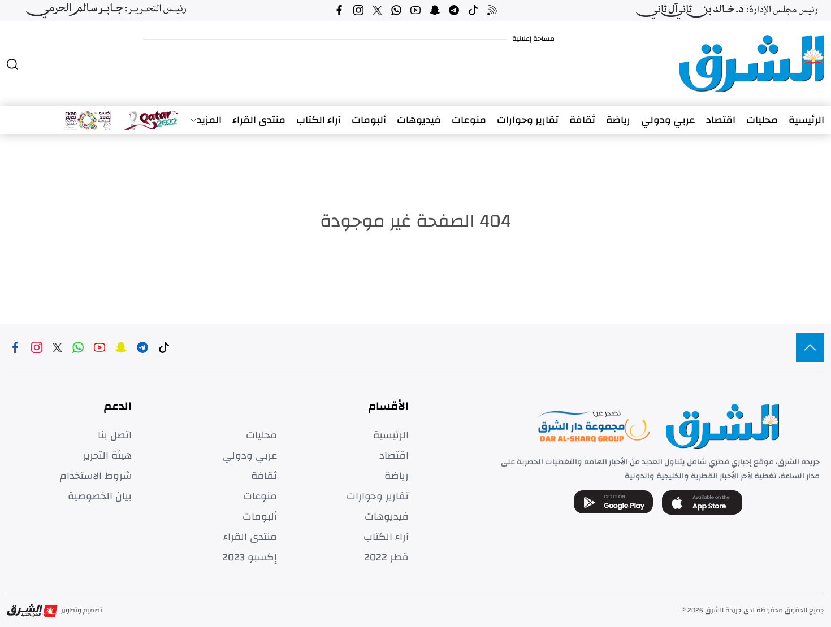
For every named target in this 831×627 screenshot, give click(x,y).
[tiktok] (473, 10)
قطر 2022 (386, 557)
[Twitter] (377, 10)
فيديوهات (419, 120)
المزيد (209, 120)
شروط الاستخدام (96, 476)
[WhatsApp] (396, 10)
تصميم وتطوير (81, 610)
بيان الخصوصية (100, 496)
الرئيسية (806, 120)
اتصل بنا (115, 435)
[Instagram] (358, 10)
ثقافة (582, 120)
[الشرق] (751, 63)
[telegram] (454, 10)
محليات (762, 120)
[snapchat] (435, 10)
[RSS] (492, 10)
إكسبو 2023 (249, 557)
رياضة (618, 120)
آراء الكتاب (318, 120)
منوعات (469, 120)
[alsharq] (810, 347)
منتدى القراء (258, 120)
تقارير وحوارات (528, 120)
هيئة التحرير (107, 456)
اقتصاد (720, 120)
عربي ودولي (668, 120)
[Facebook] (339, 10)
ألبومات (369, 120)
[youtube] (415, 10)
